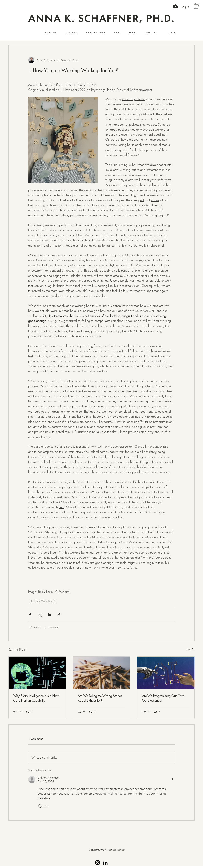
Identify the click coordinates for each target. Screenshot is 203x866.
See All (191, 649)
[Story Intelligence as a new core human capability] (37, 673)
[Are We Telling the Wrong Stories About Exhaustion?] (101, 673)
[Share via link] (59, 615)
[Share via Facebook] (30, 615)
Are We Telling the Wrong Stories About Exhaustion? (100, 698)
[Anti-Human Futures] (165, 673)
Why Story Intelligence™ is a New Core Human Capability (36, 698)
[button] (196, 6)
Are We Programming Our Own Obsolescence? (163, 698)
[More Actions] (172, 779)
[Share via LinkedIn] (49, 615)
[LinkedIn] (105, 863)
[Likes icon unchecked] (40, 806)
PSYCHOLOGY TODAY (42, 601)
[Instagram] (98, 863)
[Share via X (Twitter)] (40, 615)
